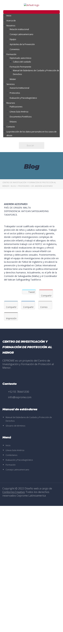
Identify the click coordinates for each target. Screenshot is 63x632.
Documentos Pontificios (21, 116)
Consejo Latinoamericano (21, 34)
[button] (31, 12)
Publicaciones (16, 106)
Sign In (26, 626)
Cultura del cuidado (22, 61)
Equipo (13, 39)
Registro (18, 626)
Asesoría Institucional (19, 88)
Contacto (10, 126)
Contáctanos (11, 455)
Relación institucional (19, 29)
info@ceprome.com (19, 397)
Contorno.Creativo (13, 492)
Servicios (10, 84)
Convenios (14, 49)
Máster (13, 79)
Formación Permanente (20, 66)
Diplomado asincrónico (20, 58)
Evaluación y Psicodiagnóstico (23, 98)
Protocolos (15, 93)
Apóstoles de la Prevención (22, 44)
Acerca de (11, 20)
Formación (11, 54)
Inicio (8, 15)
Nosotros (10, 25)
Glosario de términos (15, 425)
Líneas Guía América (19, 111)
